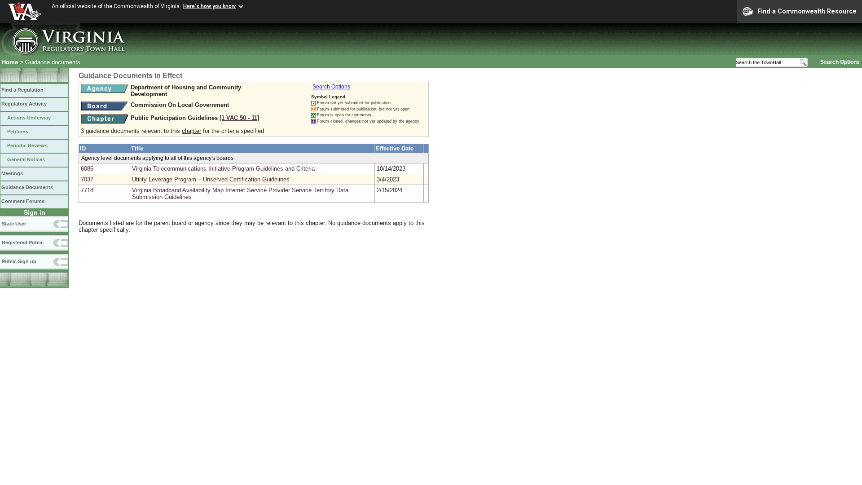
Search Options (840, 62)
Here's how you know (209, 6)
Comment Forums (22, 201)
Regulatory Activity (24, 103)
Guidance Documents (27, 187)
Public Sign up (19, 261)
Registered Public (23, 242)
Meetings (12, 173)
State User (14, 223)
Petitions (17, 131)
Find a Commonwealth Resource (807, 11)
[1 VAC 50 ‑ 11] (239, 118)
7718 (87, 190)
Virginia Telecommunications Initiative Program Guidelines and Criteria (223, 168)
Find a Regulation (22, 90)
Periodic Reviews (27, 145)
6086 (87, 168)
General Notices (26, 159)
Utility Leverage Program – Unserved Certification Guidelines (211, 179)
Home (10, 62)
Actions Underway (29, 117)
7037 (87, 179)
